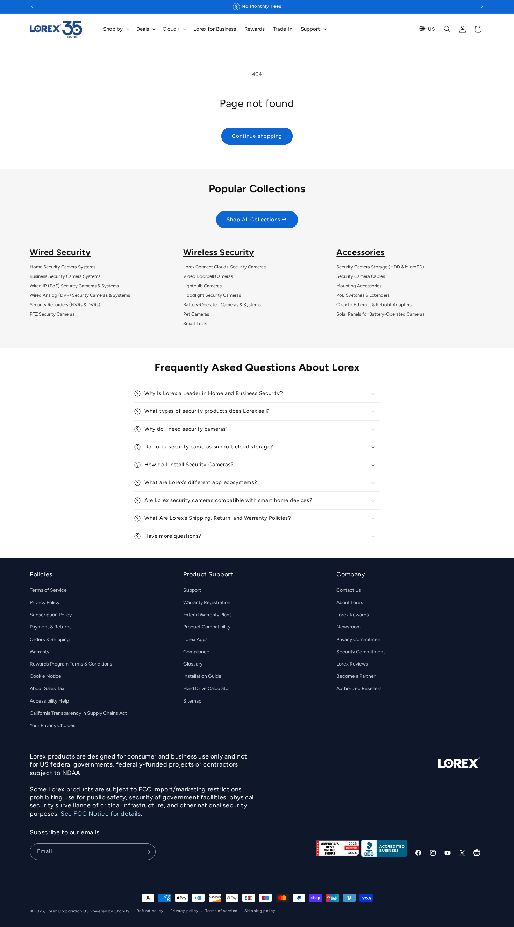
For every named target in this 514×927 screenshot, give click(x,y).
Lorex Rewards (352, 615)
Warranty (39, 652)
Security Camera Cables (360, 276)
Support (192, 590)
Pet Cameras (196, 314)
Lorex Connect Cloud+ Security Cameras (224, 267)
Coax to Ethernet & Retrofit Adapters (374, 304)
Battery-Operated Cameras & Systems (222, 304)
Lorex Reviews (352, 664)
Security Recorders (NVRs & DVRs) (65, 304)
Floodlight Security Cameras (212, 295)
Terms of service (221, 910)
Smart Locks (195, 323)
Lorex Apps (195, 639)
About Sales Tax (47, 688)
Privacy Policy (44, 602)
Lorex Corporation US (68, 911)
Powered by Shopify (110, 911)
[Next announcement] (482, 6)
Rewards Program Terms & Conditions (71, 664)
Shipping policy (260, 910)
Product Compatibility (206, 627)
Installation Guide (202, 676)
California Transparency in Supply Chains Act (78, 713)
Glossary (192, 664)
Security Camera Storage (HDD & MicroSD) (380, 267)
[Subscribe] (147, 852)
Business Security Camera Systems (65, 276)
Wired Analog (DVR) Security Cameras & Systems (80, 295)
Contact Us (348, 590)
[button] (115, 29)
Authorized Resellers (359, 688)
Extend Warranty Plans (207, 615)
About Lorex (349, 602)
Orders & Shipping (50, 639)
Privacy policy (184, 910)
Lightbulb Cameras (202, 285)
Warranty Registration (206, 602)
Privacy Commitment (359, 639)
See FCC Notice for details (100, 814)
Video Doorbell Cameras (208, 276)
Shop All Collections (253, 219)
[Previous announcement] (32, 6)
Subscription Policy (51, 615)
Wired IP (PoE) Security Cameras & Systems (74, 285)
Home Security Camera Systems (62, 267)
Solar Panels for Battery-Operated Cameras (380, 314)
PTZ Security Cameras (52, 314)
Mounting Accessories (358, 285)
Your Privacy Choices (53, 725)
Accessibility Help (49, 701)
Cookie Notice (45, 676)
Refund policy (150, 910)
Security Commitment (360, 652)
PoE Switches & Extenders (363, 295)
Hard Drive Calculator (206, 688)
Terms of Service (48, 590)
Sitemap (192, 701)
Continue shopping (257, 136)
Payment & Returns (51, 627)
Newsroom (348, 627)
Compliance (196, 652)
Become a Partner (356, 676)
